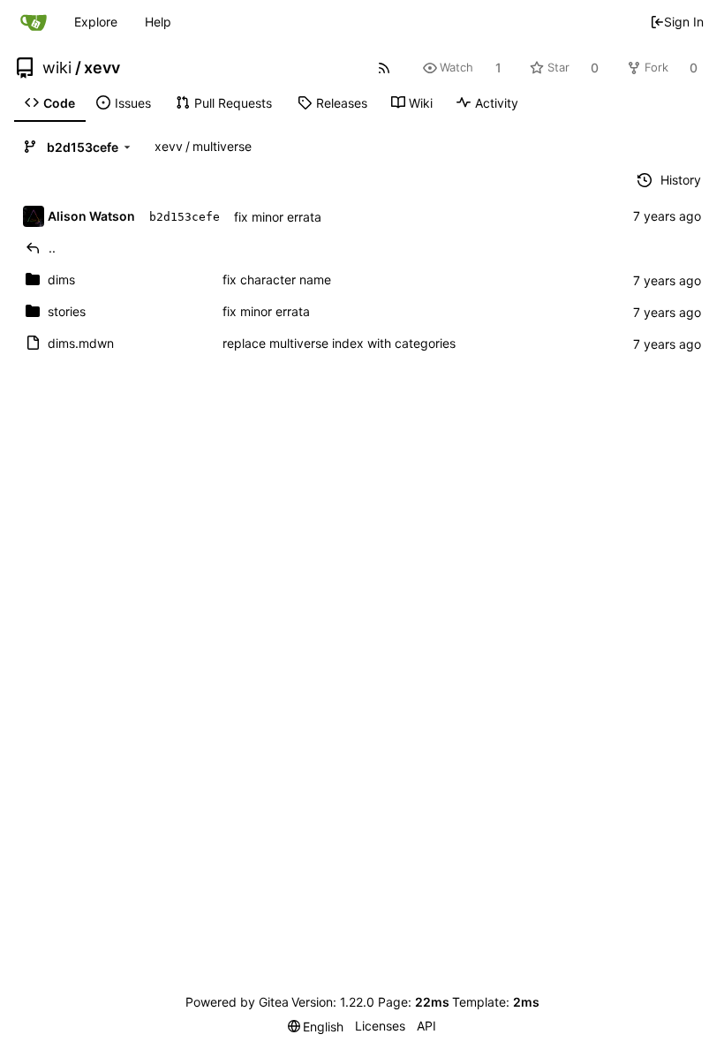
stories (67, 311)
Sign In (684, 21)
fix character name (276, 279)
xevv (102, 68)
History (680, 179)
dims (61, 279)
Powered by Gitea (237, 1001)
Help (158, 21)
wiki (57, 68)
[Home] (33, 22)
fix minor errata (277, 216)
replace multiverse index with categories (339, 343)
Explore (95, 21)
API (426, 1025)
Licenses (380, 1025)
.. (52, 247)
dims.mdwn (81, 343)
